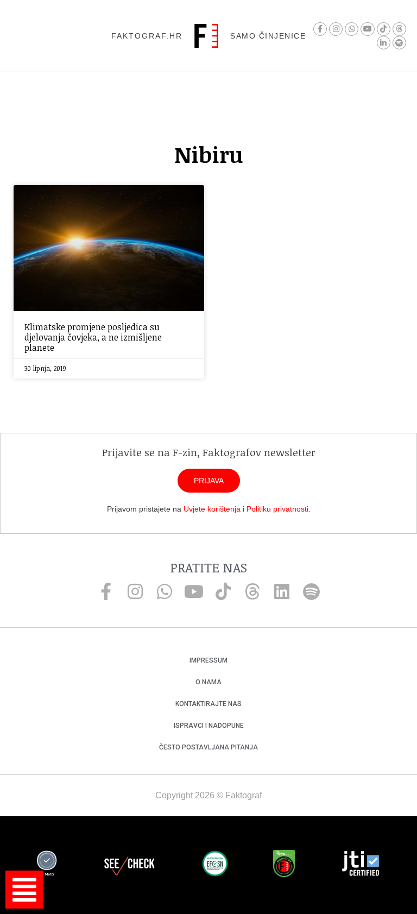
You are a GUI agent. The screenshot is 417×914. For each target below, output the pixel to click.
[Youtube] (367, 29)
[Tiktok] (383, 29)
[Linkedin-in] (383, 42)
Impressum (208, 660)
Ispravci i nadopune (209, 725)
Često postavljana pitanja (208, 747)
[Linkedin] (281, 591)
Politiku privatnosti (277, 509)
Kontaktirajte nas (208, 704)
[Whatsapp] (351, 29)
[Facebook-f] (320, 29)
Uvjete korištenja (212, 509)
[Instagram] (336, 29)
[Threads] (399, 29)
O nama (208, 682)
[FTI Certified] (360, 865)
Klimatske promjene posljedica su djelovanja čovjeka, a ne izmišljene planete (93, 337)
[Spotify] (399, 42)
